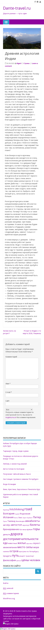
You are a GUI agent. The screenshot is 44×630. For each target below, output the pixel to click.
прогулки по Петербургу (29, 551)
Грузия (17, 514)
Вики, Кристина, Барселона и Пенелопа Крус (21, 489)
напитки (6, 552)
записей (8, 588)
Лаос (20, 517)
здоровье (29, 543)
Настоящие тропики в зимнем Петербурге (20, 479)
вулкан (29, 529)
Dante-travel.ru (17, 8)
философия (9, 560)
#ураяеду (6, 510)
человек (34, 560)
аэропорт (25, 525)
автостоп (16, 524)
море (36, 547)
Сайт (8, 401)
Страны (27, 63)
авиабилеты (32, 521)
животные (12, 543)
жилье (21, 543)
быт (20, 530)
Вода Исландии (9, 484)
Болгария (8, 513)
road (28, 509)
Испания (8, 517)
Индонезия (25, 513)
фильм (18, 560)
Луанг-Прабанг (28, 518)
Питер (37, 517)
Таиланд (11, 521)
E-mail (9, 392)
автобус (6, 525)
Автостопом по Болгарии (13, 469)
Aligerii (18, 63)
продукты (7, 556)
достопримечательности (20, 539)
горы (36, 529)
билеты (35, 525)
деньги (6, 534)
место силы (25, 547)
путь (15, 555)
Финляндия (20, 521)
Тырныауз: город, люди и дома (15, 451)
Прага (5, 521)
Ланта (16, 518)
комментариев (11, 593)
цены (25, 560)
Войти (5, 583)
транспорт (30, 556)
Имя (8, 383)
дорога (16, 533)
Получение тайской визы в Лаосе (17, 474)
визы (24, 530)
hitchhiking (17, 509)
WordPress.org (9, 598)
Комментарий (11, 357)
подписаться (11, 417)
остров (14, 551)
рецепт (22, 556)
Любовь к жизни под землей (15, 464)
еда (5, 543)
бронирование (11, 529)
